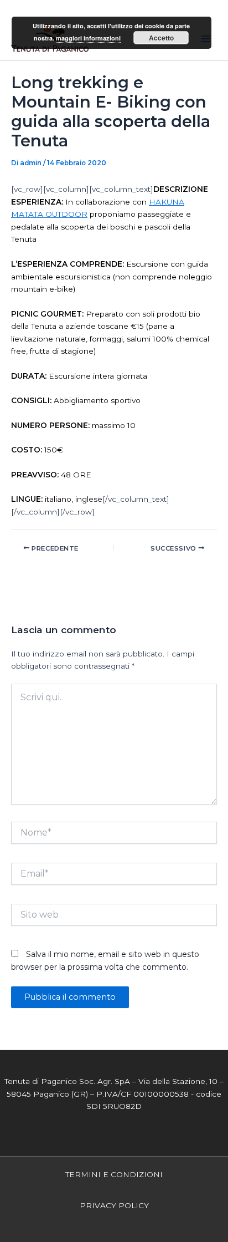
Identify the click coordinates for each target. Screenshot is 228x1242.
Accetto (161, 38)
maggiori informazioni (88, 38)
